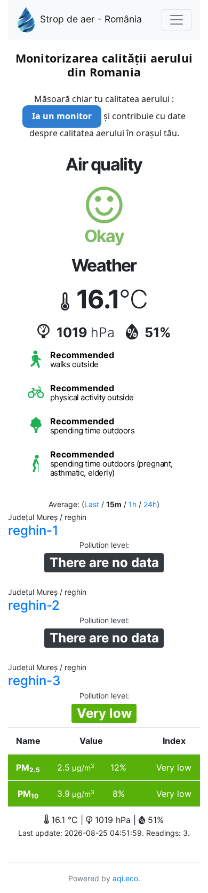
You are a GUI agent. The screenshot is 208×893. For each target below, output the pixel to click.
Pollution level (103, 544)
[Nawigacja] (176, 19)
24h (150, 504)
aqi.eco (125, 878)
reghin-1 (33, 530)
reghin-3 (34, 680)
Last (91, 504)
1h (133, 504)
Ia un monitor (62, 116)
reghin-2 (34, 605)
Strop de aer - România (91, 19)
